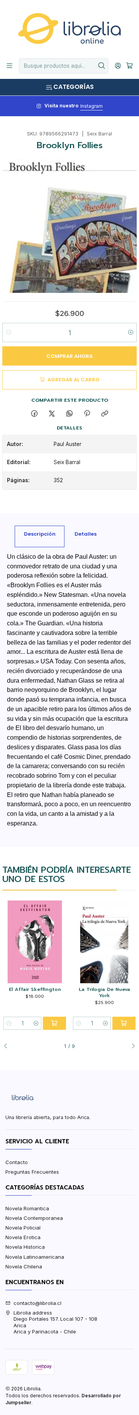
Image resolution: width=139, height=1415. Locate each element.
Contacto (16, 1162)
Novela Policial (23, 1228)
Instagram (91, 106)
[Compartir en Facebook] (34, 413)
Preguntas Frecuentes (32, 1172)
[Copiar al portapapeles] (105, 413)
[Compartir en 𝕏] (52, 413)
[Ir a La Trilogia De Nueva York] (104, 941)
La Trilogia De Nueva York (104, 992)
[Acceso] (118, 66)
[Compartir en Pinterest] (87, 413)
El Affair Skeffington (35, 989)
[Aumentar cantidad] (130, 332)
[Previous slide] (8, 1046)
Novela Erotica (23, 1237)
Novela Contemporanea (34, 1218)
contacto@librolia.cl (37, 1303)
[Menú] (9, 66)
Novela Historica (25, 1247)
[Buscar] (101, 66)
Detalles (86, 534)
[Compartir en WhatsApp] (69, 413)
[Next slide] (131, 1046)
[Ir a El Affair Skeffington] (34, 941)
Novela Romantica (27, 1208)
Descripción (40, 534)
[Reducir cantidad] (9, 332)
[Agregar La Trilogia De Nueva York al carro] (124, 1023)
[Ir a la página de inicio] (69, 28)
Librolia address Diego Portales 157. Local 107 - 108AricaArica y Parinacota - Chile (55, 1322)
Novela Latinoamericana (34, 1257)
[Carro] (129, 66)
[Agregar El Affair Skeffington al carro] (54, 1023)
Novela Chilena (23, 1266)
